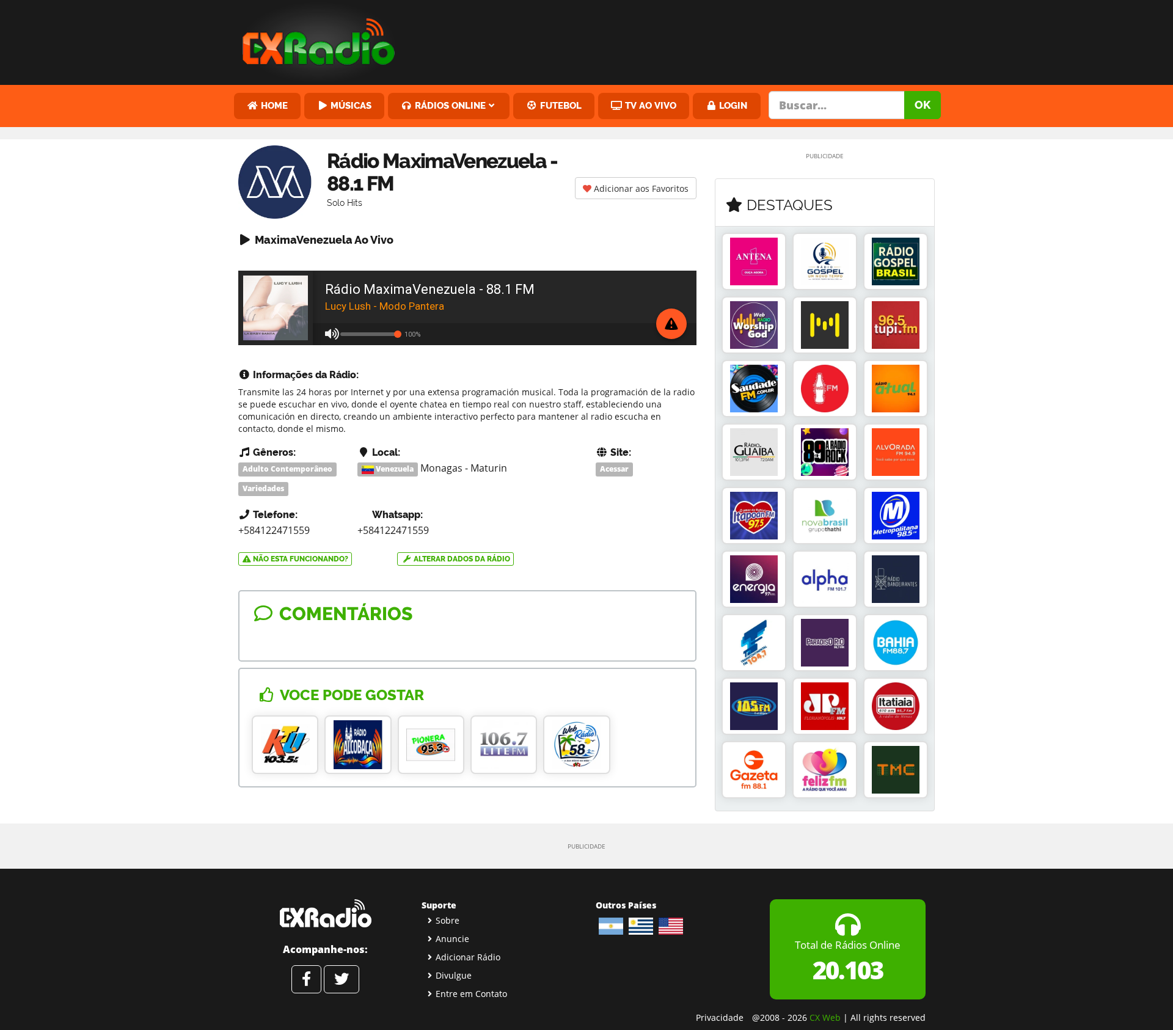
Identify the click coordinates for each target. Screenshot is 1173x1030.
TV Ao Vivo (649, 105)
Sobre (447, 920)
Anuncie (452, 938)
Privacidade (720, 1017)
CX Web (825, 1017)
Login (732, 105)
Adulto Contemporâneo (287, 469)
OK (922, 104)
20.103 (848, 970)
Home (273, 105)
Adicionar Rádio (468, 957)
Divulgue (454, 975)
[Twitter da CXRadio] (341, 979)
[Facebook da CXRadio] (306, 979)
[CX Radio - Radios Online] (325, 913)
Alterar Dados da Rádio (461, 559)
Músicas (349, 105)
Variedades (263, 488)
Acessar (614, 469)
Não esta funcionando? (299, 559)
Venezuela (394, 469)
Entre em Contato (471, 993)
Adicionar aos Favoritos (640, 188)
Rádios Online (449, 105)
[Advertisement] (680, 39)
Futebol (560, 105)
